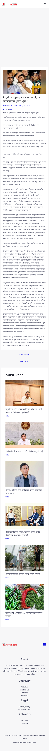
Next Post (24, 361)
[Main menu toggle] (44, 4)
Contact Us (24, 690)
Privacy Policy (24, 706)
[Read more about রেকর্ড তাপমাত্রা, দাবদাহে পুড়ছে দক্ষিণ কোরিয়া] (24, 557)
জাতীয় (7, 416)
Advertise (24, 696)
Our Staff (24, 693)
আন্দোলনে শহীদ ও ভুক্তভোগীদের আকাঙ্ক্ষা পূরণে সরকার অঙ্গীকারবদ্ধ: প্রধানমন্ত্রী (23, 411)
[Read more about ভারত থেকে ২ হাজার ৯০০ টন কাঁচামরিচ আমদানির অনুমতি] (24, 596)
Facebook (24, 720)
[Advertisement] (24, 34)
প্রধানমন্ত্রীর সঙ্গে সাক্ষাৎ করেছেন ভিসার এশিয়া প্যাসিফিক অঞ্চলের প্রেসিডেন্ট (22, 533)
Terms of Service (24, 709)
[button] (44, 644)
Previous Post (24, 354)
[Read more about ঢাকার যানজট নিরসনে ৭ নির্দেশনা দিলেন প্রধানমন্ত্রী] (24, 435)
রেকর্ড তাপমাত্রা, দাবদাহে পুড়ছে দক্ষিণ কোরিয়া (22, 573)
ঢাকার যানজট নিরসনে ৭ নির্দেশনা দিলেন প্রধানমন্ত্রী (24, 451)
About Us (24, 687)
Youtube (24, 723)
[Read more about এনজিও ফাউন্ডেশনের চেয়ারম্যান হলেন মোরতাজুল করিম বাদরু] (24, 474)
